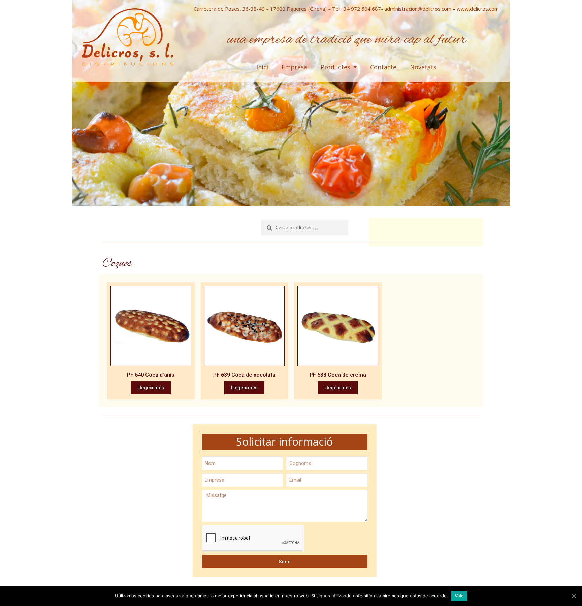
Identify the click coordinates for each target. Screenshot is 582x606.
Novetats (423, 67)
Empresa (294, 67)
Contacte (383, 67)
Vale (459, 595)
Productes (335, 67)
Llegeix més (150, 387)
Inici (262, 67)
